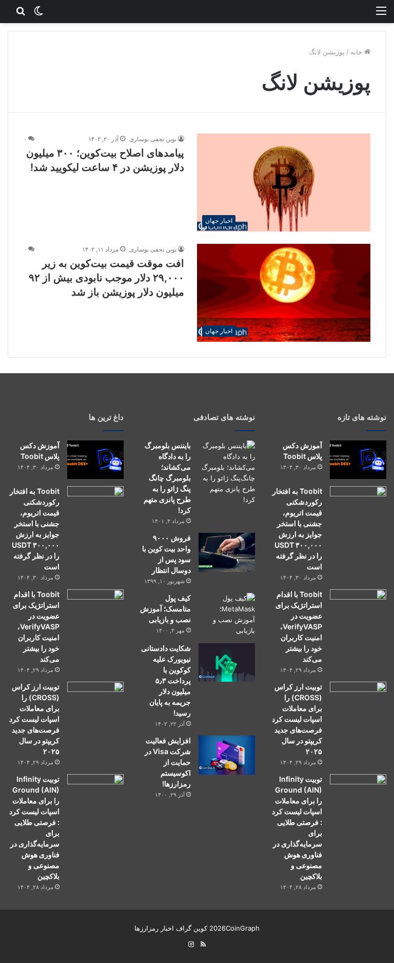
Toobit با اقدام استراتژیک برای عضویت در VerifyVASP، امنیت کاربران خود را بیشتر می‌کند (298, 626)
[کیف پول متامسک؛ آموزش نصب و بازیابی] (227, 614)
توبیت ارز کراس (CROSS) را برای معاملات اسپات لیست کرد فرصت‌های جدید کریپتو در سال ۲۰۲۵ (297, 719)
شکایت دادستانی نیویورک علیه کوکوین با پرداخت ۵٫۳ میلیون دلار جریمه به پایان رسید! (166, 680)
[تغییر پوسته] (38, 10)
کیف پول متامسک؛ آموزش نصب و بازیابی (165, 608)
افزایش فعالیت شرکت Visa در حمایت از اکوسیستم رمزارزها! (168, 762)
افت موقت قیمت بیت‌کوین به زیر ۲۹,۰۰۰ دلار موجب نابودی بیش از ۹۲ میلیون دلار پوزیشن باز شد (106, 277)
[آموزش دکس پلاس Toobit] (358, 459)
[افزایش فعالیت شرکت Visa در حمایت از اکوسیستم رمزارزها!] (227, 755)
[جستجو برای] (20, 10)
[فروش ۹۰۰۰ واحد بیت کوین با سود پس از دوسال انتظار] (227, 552)
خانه (357, 52)
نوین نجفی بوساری (152, 139)
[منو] (381, 10)
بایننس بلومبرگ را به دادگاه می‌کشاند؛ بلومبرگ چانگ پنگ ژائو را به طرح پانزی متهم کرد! (167, 477)
